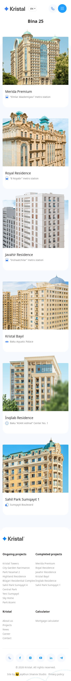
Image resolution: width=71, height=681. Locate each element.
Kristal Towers (11, 563)
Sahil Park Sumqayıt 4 (15, 585)
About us (8, 620)
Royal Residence (45, 567)
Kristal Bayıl (42, 576)
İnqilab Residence (46, 580)
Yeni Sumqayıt (11, 593)
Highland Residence (14, 576)
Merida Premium (45, 563)
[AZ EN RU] (33, 8)
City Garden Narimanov (16, 567)
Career (6, 633)
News (6, 629)
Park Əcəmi (9, 602)
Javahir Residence (46, 572)
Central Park (10, 589)
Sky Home (8, 598)
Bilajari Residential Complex (19, 580)
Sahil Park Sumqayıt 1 (48, 585)
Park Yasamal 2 (11, 572)
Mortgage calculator (47, 620)
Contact (7, 638)
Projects (7, 625)
